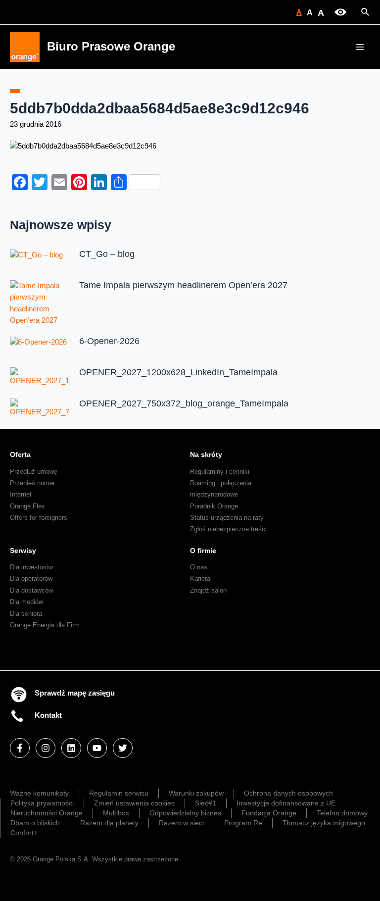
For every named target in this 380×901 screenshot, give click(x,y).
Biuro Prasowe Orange (111, 46)
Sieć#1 (205, 803)
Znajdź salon (208, 590)
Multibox (116, 813)
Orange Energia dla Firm (45, 625)
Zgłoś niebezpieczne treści (228, 529)
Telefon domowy (342, 813)
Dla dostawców (31, 590)
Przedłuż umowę (33, 471)
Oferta (20, 454)
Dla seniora (26, 613)
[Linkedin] (71, 748)
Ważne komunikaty (39, 793)
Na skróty (206, 454)
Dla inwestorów (31, 567)
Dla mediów (26, 601)
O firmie (203, 550)
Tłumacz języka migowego (324, 823)
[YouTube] (97, 748)
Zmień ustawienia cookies (134, 803)
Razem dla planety (109, 823)
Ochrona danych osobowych (288, 793)
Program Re (243, 823)
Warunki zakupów (196, 793)
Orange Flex (27, 506)
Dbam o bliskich (35, 823)
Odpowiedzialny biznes (185, 813)
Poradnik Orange (214, 506)
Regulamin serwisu (118, 793)
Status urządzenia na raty (227, 517)
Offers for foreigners (38, 517)
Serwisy (23, 550)
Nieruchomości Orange (46, 813)
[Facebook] (20, 748)
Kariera (200, 578)
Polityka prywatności (42, 803)
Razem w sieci (181, 823)
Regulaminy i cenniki (219, 471)
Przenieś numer (32, 483)
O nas (198, 567)
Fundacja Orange (268, 813)
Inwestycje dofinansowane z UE (286, 803)
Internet (21, 494)
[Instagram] (45, 748)
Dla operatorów (31, 578)
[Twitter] (123, 748)
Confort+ (24, 833)
